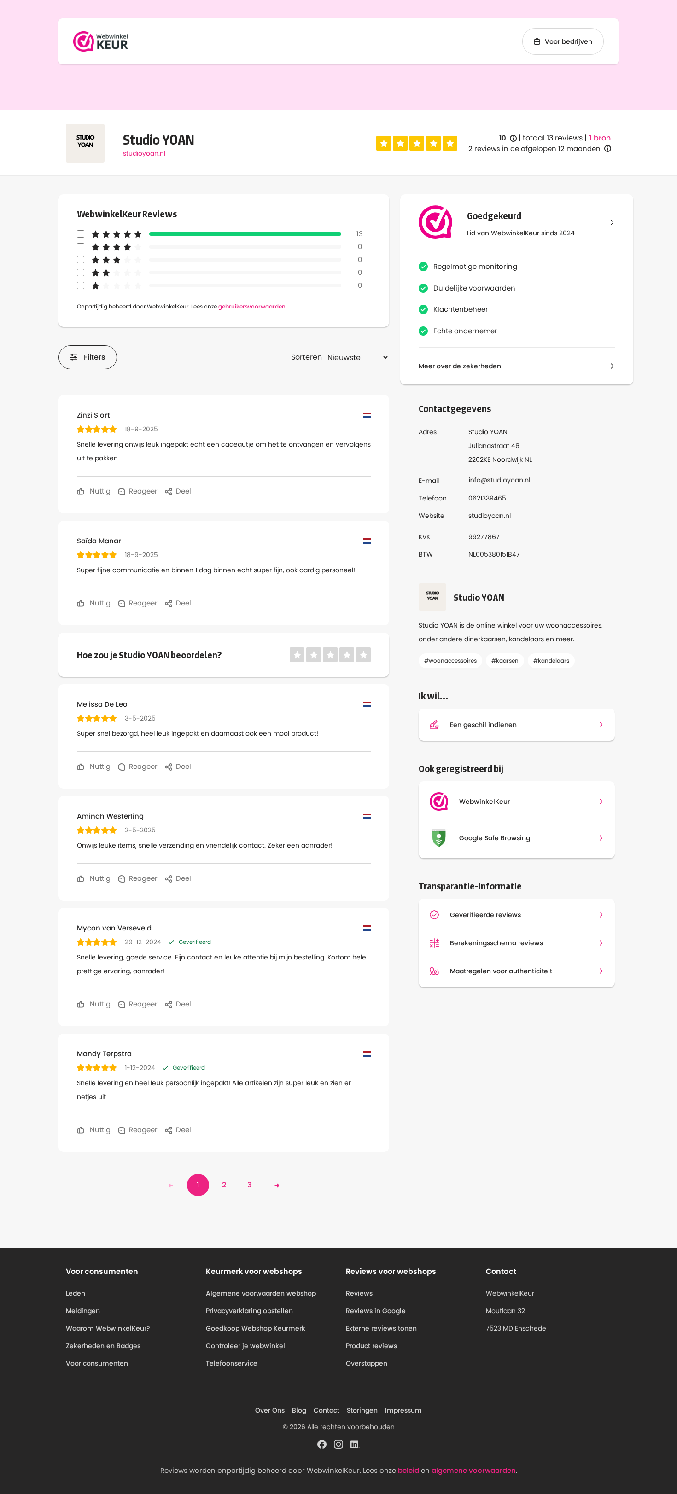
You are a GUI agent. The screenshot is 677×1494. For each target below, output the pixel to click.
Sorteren (306, 357)
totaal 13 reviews (553, 138)
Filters (94, 357)
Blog (299, 1410)
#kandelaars (551, 660)
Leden (75, 1293)
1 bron (600, 138)
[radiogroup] (416, 143)
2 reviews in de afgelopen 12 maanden (534, 148)
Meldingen (83, 1310)
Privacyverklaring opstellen (249, 1310)
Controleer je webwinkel (245, 1345)
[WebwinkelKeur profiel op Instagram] (338, 1443)
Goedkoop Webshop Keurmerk (255, 1328)
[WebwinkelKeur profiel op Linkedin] (355, 1443)
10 (508, 138)
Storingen (362, 1410)
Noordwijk (507, 459)
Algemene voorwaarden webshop (261, 1293)
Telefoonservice (231, 1363)
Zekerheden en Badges (103, 1345)
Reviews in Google (376, 1310)
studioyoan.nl (144, 153)
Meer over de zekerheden (460, 366)
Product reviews (371, 1345)
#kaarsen (505, 660)
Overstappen (366, 1363)
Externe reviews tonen (381, 1328)
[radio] (383, 143)
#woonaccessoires (450, 660)
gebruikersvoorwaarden (252, 306)
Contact (326, 1410)
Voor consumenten (97, 1363)
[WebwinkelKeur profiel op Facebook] (322, 1443)
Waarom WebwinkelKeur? (108, 1328)
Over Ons (270, 1410)
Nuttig (99, 491)
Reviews (359, 1293)
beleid (408, 1470)
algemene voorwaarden (474, 1470)
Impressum (403, 1410)
